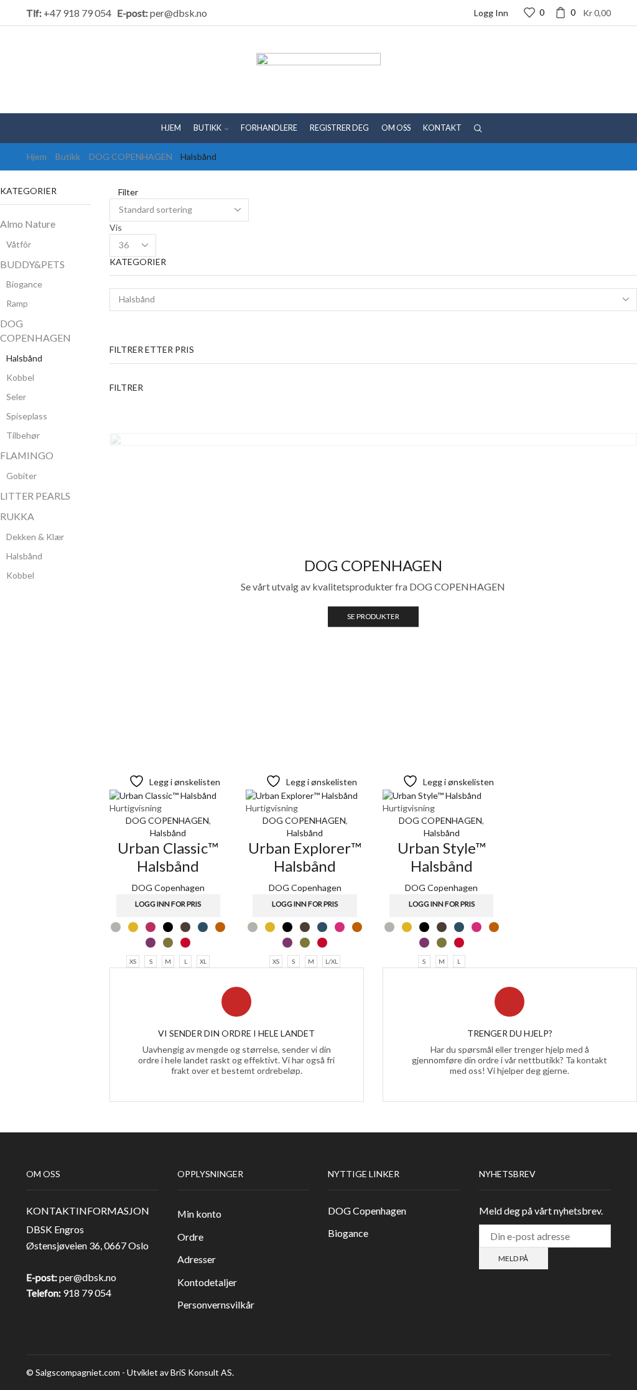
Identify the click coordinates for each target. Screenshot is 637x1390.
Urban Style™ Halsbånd (442, 857)
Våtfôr (18, 244)
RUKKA (17, 516)
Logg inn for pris (168, 903)
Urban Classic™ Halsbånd (168, 857)
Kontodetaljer (207, 1282)
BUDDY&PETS (32, 264)
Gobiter (21, 475)
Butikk (207, 128)
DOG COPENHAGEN (130, 156)
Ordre (190, 1237)
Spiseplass (26, 416)
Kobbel (20, 377)
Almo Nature (27, 224)
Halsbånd (168, 833)
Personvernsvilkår (215, 1304)
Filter (127, 192)
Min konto (199, 1214)
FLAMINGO (26, 455)
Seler (16, 396)
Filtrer (126, 387)
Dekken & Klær (35, 536)
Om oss (396, 128)
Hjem (171, 128)
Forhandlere (269, 128)
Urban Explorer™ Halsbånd (304, 857)
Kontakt (442, 128)
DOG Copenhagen (168, 887)
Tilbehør (23, 435)
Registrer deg (339, 128)
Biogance (24, 284)
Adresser (196, 1259)
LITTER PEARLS (35, 495)
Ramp (17, 303)
